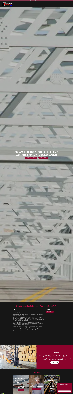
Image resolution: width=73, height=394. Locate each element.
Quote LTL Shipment (43, 157)
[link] (7, 4)
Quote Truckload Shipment (31, 157)
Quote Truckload (36, 388)
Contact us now (55, 362)
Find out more (49, 311)
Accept (64, 391)
